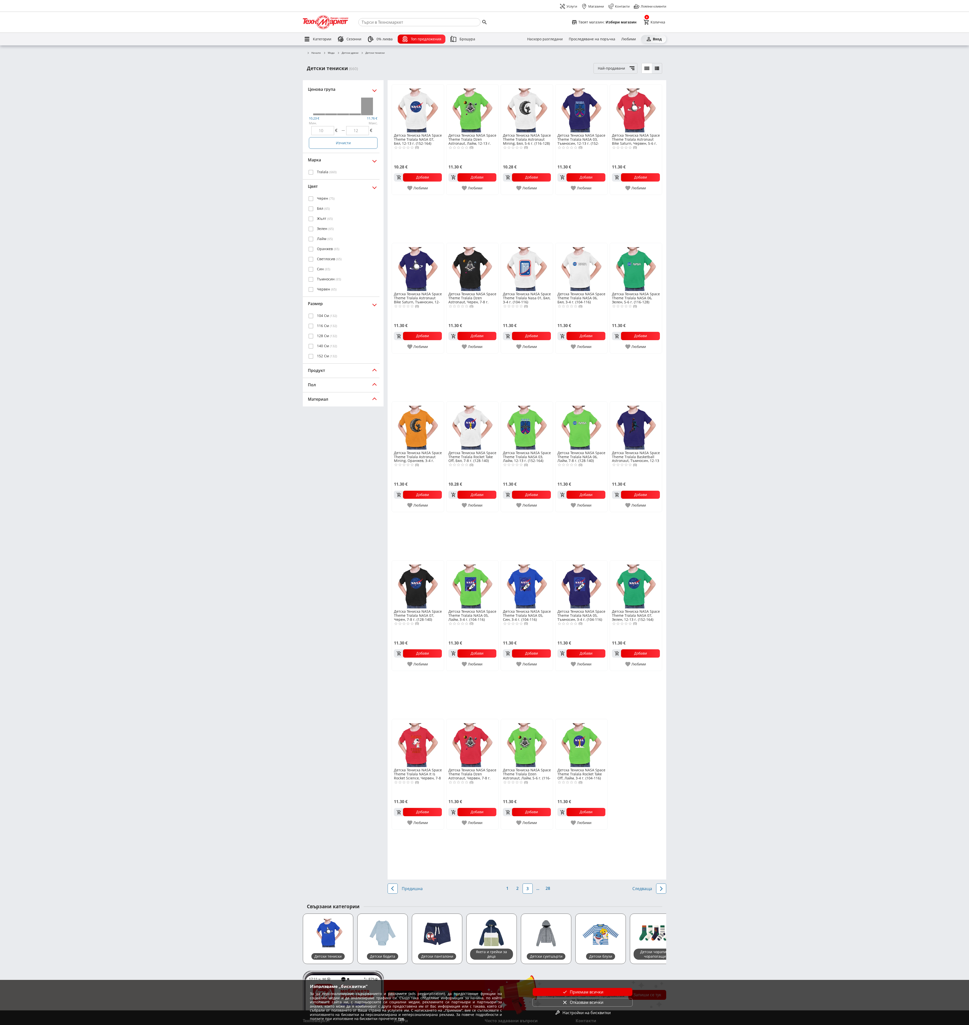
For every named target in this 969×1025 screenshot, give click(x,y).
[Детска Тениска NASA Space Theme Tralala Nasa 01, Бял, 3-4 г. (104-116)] (527, 267)
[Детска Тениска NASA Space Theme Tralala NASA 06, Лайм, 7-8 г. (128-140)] (581, 426)
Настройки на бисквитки (586, 1012)
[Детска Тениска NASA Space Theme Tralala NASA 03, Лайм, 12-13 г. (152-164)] (527, 426)
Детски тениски (375, 52)
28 (548, 888)
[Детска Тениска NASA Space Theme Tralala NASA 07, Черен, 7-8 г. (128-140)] (418, 584)
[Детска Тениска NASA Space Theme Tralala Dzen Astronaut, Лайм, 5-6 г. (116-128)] (527, 743)
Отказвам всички (586, 1002)
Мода (331, 52)
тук (401, 1018)
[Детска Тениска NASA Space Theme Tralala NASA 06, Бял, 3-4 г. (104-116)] (581, 267)
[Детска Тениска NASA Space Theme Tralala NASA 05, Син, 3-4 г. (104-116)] (527, 584)
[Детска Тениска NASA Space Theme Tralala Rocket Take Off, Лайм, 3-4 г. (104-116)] (581, 743)
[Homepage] (325, 22)
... (537, 888)
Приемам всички (586, 992)
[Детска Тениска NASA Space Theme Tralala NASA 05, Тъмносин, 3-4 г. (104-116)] (581, 584)
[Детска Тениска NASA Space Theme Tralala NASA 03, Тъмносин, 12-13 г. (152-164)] (581, 108)
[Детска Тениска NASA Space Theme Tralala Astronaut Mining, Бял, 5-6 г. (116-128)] (527, 108)
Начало (316, 52)
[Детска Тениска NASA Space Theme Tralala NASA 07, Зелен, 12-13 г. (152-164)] (636, 584)
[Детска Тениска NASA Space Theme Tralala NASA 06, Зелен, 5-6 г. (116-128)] (636, 267)
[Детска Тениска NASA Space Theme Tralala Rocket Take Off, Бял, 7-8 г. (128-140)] (472, 426)
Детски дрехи (350, 52)
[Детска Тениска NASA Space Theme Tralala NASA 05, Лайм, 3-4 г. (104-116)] (472, 584)
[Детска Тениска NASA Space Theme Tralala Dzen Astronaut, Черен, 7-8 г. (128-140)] (472, 267)
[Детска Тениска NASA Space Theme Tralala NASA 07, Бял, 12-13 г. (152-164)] (418, 108)
